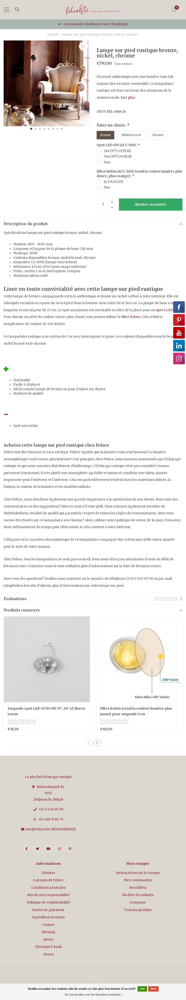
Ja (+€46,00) (113, 182)
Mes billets (137, 888)
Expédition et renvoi (48, 917)
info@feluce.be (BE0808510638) (50, 829)
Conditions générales (48, 888)
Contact (48, 925)
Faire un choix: (113, 125)
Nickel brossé (131, 135)
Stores (48, 954)
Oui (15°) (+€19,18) (117, 151)
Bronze (105, 135)
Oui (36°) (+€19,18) (118, 156)
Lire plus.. (128, 97)
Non (107, 162)
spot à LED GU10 (169, 310)
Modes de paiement (48, 910)
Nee (107, 187)
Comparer (138, 902)
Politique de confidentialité (48, 902)
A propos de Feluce (48, 880)
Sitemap (48, 932)
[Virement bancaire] (93, 976)
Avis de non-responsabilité (48, 895)
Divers (48, 939)
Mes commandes (138, 880)
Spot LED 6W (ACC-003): (118, 145)
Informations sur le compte (138, 873)
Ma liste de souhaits (138, 895)
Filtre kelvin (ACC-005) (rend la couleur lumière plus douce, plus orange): (139, 173)
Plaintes (48, 873)
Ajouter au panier (151, 204)
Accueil (53, 34)
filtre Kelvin (130, 317)
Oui (142, 989)
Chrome (157, 135)
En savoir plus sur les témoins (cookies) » (94, 994)
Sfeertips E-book (48, 947)
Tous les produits (138, 910)
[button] (31, 129)
